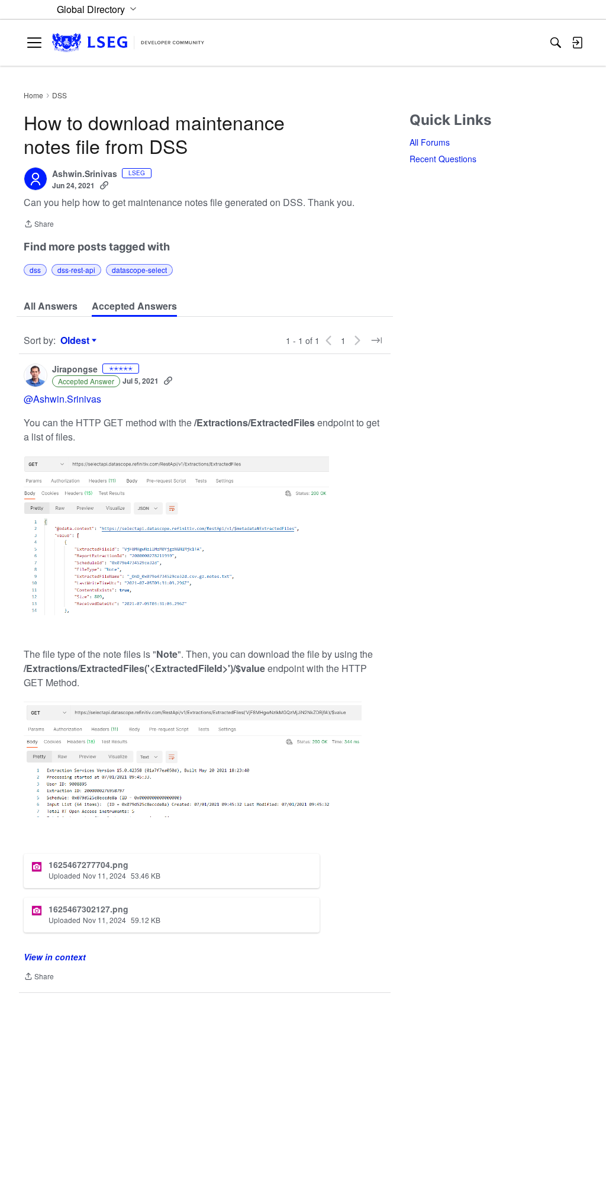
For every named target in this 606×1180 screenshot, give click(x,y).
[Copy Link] (104, 185)
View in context (55, 957)
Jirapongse (75, 369)
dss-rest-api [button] (76, 270)
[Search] (555, 42)
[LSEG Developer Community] (128, 43)
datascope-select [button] (139, 270)
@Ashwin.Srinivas (62, 399)
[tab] (51, 306)
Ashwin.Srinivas (84, 174)
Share (39, 224)
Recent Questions (443, 159)
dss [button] (35, 270)
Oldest (76, 340)
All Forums (430, 142)
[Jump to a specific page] (376, 340)
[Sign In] (577, 42)
